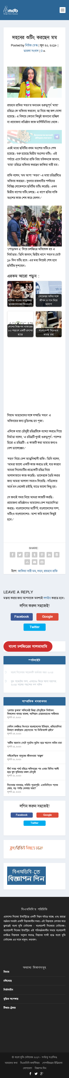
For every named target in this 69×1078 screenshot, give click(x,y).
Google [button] (47, 617)
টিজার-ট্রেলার (9, 1008)
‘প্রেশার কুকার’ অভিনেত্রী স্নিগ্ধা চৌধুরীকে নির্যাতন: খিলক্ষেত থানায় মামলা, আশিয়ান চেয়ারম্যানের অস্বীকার (33, 712)
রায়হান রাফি (51, 571)
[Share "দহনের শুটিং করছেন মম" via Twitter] (20, 554)
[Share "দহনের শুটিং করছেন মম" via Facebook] (12, 554)
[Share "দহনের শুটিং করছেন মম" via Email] (34, 562)
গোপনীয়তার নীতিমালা (52, 1063)
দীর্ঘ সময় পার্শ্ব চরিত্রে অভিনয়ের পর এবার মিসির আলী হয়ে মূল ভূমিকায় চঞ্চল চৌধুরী (33, 770)
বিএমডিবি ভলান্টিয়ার (30, 1063)
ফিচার (6, 972)
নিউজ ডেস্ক (31, 45)
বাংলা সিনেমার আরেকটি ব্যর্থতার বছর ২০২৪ (32, 672)
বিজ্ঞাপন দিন (40, 1068)
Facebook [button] (21, 617)
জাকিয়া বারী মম (27, 571)
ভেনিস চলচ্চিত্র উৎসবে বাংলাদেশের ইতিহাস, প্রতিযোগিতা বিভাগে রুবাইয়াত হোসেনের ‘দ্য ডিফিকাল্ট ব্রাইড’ (34, 728)
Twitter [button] (35, 627)
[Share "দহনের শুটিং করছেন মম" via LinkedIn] (49, 554)
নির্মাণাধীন (8, 989)
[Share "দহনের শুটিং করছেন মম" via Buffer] (56, 554)
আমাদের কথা (11, 1063)
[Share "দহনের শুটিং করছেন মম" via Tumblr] (34, 554)
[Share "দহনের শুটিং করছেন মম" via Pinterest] (42, 554)
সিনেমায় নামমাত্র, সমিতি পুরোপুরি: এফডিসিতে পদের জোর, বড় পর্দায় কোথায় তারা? (32, 786)
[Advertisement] (34, 377)
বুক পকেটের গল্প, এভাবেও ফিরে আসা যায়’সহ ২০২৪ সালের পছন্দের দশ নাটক (33, 683)
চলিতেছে (7, 981)
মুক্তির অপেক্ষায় (10, 999)
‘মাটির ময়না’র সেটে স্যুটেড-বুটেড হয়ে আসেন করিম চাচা (34, 743)
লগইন (47, 598)
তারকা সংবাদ (31, 51)
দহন (40, 571)
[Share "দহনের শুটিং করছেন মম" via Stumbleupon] (27, 562)
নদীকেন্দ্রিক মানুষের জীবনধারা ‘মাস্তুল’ (25, 756)
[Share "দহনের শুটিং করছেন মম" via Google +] (27, 554)
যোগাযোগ (27, 1068)
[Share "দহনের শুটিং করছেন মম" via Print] (42, 562)
